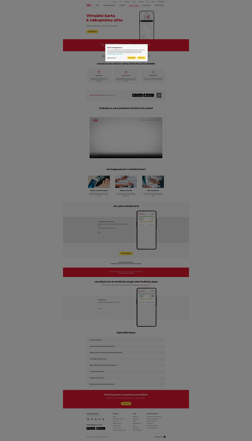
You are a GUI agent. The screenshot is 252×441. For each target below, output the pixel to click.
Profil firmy (135, 416)
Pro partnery (136, 427)
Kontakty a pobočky (137, 430)
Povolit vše (141, 57)
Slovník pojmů (150, 423)
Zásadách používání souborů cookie (115, 54)
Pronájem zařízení (117, 427)
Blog (134, 425)
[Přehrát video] (126, 138)
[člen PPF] (164, 437)
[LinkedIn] (95, 419)
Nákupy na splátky (117, 423)
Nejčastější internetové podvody (154, 416)
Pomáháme (135, 418)
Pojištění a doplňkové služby (119, 430)
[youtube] (103, 419)
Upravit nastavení (111, 57)
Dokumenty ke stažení (152, 421)
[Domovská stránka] (88, 5)
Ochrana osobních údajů (152, 425)
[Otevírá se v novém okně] (137, 95)
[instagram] (92, 419)
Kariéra (134, 421)
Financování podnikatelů (118, 418)
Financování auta (116, 425)
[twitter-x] (99, 419)
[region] (126, 53)
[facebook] (88, 419)
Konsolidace (115, 421)
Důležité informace (137, 423)
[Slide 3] (101, 308)
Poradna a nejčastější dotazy (153, 418)
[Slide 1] (98, 232)
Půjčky (114, 416)
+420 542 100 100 (92, 414)
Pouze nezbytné (131, 57)
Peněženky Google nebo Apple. (126, 273)
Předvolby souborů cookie (152, 427)
